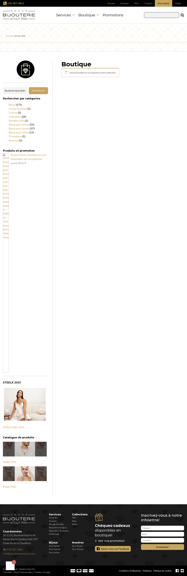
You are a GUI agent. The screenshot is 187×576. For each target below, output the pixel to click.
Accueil (111, 3)
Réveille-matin (17, 120)
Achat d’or (53, 517)
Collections (15, 116)
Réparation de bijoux (58, 527)
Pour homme (54, 549)
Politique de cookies (162, 570)
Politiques (147, 570)
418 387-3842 (16, 3)
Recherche (38, 91)
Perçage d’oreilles (56, 524)
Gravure (53, 521)
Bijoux (12, 104)
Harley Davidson (18, 108)
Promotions (113, 15)
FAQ (136, 3)
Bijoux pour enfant (19, 132)
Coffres (13, 112)
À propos (124, 3)
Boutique (86, 15)
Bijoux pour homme (19, 128)
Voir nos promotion (111, 540)
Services (63, 15)
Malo (74, 521)
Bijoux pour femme (19, 124)
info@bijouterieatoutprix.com (19, 553)
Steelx (74, 524)
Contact (148, 3)
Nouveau (14, 140)
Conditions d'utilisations (130, 570)
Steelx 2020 (9, 461)
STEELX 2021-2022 (13, 427)
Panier (178, 3)
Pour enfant (54, 552)
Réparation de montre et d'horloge (59, 532)
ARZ (74, 517)
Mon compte (163, 3)
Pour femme (54, 546)
